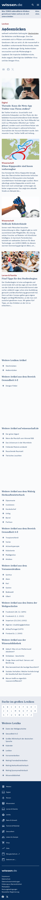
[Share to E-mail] (3, 69)
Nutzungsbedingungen (9, 889)
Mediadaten (6, 887)
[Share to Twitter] (12, 69)
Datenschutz (6, 879)
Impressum (6, 876)
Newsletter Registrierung (10, 892)
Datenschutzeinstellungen (11, 882)
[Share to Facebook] (8, 69)
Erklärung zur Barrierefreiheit (12, 884)
